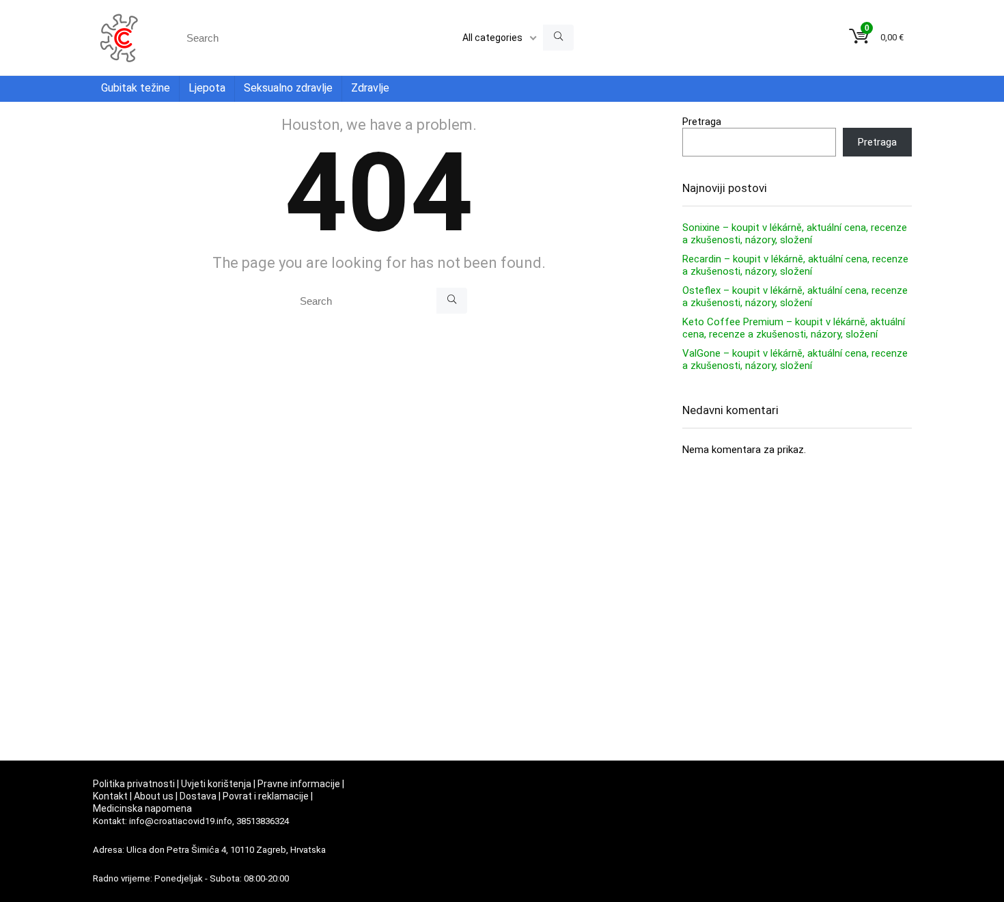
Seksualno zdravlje (288, 87)
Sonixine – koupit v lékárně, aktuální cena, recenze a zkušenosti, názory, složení (794, 233)
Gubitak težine (135, 87)
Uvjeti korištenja (216, 783)
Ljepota (207, 87)
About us (153, 796)
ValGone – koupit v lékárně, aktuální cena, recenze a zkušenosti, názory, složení (795, 359)
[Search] (558, 38)
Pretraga (701, 121)
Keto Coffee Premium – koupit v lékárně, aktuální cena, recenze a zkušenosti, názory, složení (793, 328)
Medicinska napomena (142, 808)
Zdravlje (370, 87)
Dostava (198, 796)
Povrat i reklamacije (266, 796)
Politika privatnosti (134, 783)
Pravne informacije (298, 783)
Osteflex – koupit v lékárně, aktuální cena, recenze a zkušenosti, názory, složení (795, 296)
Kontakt (110, 796)
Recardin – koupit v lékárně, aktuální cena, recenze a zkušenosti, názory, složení (795, 265)
